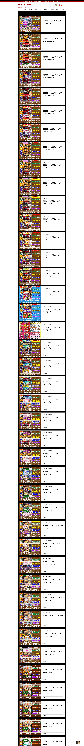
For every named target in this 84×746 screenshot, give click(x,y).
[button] (63, 13)
